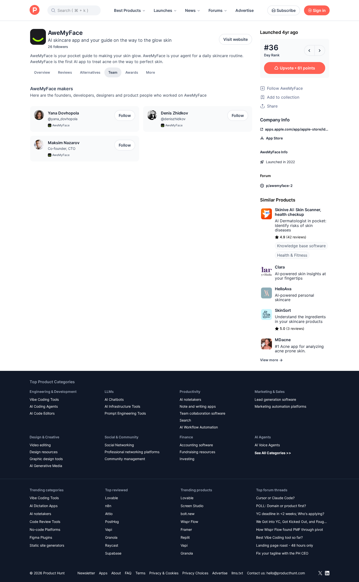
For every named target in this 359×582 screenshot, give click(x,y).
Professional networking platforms (132, 452)
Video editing (40, 445)
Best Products (127, 10)
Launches (163, 10)
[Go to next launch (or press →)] (320, 50)
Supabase (113, 553)
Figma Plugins (41, 537)
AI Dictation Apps (43, 506)
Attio (109, 514)
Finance (186, 437)
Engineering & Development (53, 391)
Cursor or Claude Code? (275, 498)
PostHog (112, 521)
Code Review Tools (45, 521)
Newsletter (86, 573)
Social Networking (119, 445)
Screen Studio (192, 506)
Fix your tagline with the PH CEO (282, 553)
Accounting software (196, 445)
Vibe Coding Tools (44, 399)
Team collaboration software (202, 413)
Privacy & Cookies (163, 573)
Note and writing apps (198, 406)
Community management (125, 459)
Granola (111, 537)
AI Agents (263, 437)
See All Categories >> (273, 453)
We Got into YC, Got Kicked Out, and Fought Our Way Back (291, 522)
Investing (187, 459)
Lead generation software (275, 399)
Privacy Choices (195, 573)
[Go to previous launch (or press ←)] (309, 50)
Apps (103, 573)
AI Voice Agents (267, 445)
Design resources (43, 452)
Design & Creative (44, 437)
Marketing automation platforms (280, 406)
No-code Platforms (45, 529)
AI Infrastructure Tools (122, 406)
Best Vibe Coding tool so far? (279, 537)
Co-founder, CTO (62, 148)
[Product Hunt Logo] (34, 10)
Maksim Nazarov (63, 142)
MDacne (283, 339)
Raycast (111, 545)
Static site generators (47, 545)
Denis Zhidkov (174, 113)
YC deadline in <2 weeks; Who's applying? (290, 514)
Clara (280, 267)
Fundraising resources (197, 452)
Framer (186, 529)
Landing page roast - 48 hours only (284, 545)
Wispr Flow (189, 521)
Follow (125, 115)
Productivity (190, 391)
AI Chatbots (114, 399)
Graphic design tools (46, 459)
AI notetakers (190, 399)
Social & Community (121, 437)
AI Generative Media (46, 466)
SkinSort (283, 310)
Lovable (111, 498)
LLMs (109, 391)
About (116, 573)
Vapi (108, 529)
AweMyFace (61, 125)
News (190, 10)
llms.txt (237, 573)
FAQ (128, 573)
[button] (150, 72)
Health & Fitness (292, 255)
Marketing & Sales (270, 391)
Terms (140, 573)
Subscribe (286, 10)
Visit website (235, 39)
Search (185, 420)
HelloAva (283, 288)
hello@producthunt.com (285, 573)
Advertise (244, 10)
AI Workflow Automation (199, 427)
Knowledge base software (301, 245)
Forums (215, 10)
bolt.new (187, 514)
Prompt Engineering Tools (125, 413)
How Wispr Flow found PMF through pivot (289, 529)
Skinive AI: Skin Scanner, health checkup (298, 212)
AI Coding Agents (44, 406)
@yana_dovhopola (62, 119)
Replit (185, 537)
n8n (108, 506)
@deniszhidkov (173, 119)
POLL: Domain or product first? (281, 506)
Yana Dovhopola (63, 113)
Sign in (319, 10)
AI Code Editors (42, 413)
